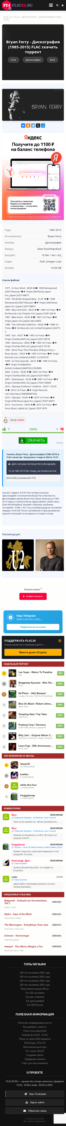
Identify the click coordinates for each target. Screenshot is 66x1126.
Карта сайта (37, 1102)
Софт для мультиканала (35, 1063)
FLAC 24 (19, 5)
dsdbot (20, 419)
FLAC (17, 17)
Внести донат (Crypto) (33, 652)
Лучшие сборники (35, 997)
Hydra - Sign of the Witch (18, 914)
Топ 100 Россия (35, 1005)
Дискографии (33, 59)
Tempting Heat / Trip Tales (32, 714)
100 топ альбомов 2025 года (35, 976)
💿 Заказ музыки (19, 863)
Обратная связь (36, 1110)
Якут (14, 815)
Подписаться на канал (33, 627)
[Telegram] (33, 125)
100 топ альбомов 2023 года (35, 984)
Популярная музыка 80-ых (35, 989)
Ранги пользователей (34, 1031)
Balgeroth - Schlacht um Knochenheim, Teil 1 (25, 902)
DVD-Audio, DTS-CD (34, 1043)
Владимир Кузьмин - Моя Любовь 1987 (36, 682)
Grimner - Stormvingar (16, 935)
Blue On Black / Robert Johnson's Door (36, 703)
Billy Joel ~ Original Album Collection (36, 735)
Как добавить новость (34, 1027)
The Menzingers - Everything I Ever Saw (26, 925)
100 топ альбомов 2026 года (35, 972)
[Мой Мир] (43, 125)
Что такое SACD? (35, 1051)
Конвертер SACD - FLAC (35, 1035)
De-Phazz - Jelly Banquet (32, 693)
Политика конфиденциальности (35, 1023)
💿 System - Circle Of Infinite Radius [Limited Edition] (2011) (36, 847)
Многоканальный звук (34, 1047)
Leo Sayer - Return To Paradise (35, 672)
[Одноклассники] (28, 125)
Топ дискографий (35, 1001)
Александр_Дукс (20, 860)
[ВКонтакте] (23, 125)
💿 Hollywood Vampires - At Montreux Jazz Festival (33, 818)
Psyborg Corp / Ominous (32, 724)
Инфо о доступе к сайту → (30, 619)
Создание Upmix (34, 1055)
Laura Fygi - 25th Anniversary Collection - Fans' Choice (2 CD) (36, 746)
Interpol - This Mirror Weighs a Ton (23, 946)
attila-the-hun (28, 784)
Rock (52, 59)
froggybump (27, 795)
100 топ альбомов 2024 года (35, 980)
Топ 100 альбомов (34, 993)
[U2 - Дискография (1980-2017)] (18, 555)
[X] (38, 125)
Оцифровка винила (35, 1059)
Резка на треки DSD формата (35, 1039)
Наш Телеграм (37, 1094)
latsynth (25, 763)
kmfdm (24, 774)
